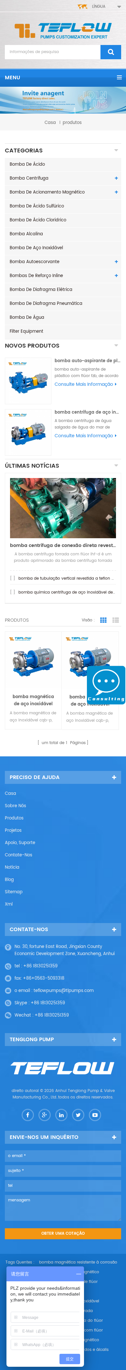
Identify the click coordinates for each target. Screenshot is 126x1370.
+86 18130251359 (40, 966)
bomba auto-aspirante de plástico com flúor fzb (88, 361)
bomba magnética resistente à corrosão (78, 1262)
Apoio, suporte (20, 843)
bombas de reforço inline (36, 276)
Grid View (103, 620)
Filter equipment (26, 331)
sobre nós (15, 806)
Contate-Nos (18, 855)
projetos (13, 830)
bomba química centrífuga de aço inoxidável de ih (68, 592)
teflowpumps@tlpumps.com (64, 990)
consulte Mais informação (84, 384)
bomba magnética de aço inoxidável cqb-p (33, 701)
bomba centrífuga (29, 178)
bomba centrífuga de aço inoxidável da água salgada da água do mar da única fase (88, 412)
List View (116, 620)
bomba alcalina (26, 234)
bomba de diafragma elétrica (41, 289)
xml (9, 904)
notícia (12, 867)
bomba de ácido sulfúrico (37, 206)
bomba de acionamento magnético (47, 192)
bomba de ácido (27, 164)
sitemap (14, 892)
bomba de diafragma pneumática (46, 303)
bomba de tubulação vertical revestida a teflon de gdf (71, 578)
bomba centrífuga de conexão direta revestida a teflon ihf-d (63, 545)
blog (9, 879)
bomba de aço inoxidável (36, 248)
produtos (14, 818)
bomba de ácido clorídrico (38, 220)
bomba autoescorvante (34, 262)
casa (50, 122)
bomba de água (27, 317)
